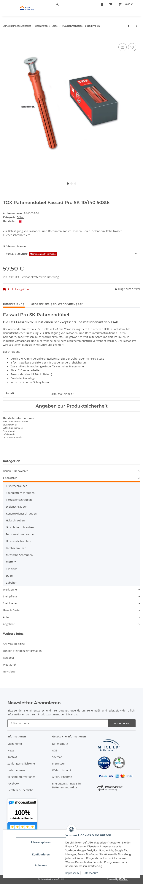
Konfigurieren (41, 854)
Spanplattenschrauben (20, 493)
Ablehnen (41, 865)
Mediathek (9, 664)
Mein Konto (14, 743)
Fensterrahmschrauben (20, 534)
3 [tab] (75, 183)
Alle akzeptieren (41, 842)
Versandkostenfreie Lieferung (40, 277)
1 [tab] (68, 183)
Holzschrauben (15, 520)
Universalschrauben (18, 541)
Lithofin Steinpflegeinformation (22, 650)
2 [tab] (71, 183)
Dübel (20, 217)
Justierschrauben (16, 486)
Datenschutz (90, 872)
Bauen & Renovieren (15, 471)
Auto (6, 617)
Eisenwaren (10, 478)
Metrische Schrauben (19, 555)
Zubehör (11, 582)
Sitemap (57, 757)
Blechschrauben (16, 548)
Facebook (13, 783)
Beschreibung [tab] (14, 304)
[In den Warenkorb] (6, 37)
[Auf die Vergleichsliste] (122, 47)
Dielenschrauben (16, 506)
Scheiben (12, 569)
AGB (54, 750)
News (10, 750)
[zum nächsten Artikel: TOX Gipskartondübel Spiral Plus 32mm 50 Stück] (128, 26)
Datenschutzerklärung (72, 710)
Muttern (11, 562)
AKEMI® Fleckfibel (14, 644)
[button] (72, 4)
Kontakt (12, 757)
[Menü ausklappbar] (12, 8)
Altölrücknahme (62, 777)
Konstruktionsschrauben (21, 513)
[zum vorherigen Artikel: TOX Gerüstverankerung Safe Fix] (136, 26)
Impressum (72, 872)
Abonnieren (121, 723)
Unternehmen (16, 770)
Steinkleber (10, 603)
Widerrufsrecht (61, 770)
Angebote (9, 624)
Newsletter (10, 671)
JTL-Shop (123, 879)
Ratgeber (8, 657)
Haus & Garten (12, 610)
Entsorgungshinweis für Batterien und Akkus (67, 785)
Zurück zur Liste (11, 25)
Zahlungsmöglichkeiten (21, 763)
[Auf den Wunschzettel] (132, 47)
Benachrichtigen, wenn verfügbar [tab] (57, 304)
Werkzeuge (10, 589)
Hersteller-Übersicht (20, 790)
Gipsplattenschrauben (20, 527)
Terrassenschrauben (19, 499)
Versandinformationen (21, 777)
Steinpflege (10, 596)
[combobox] (71, 254)
